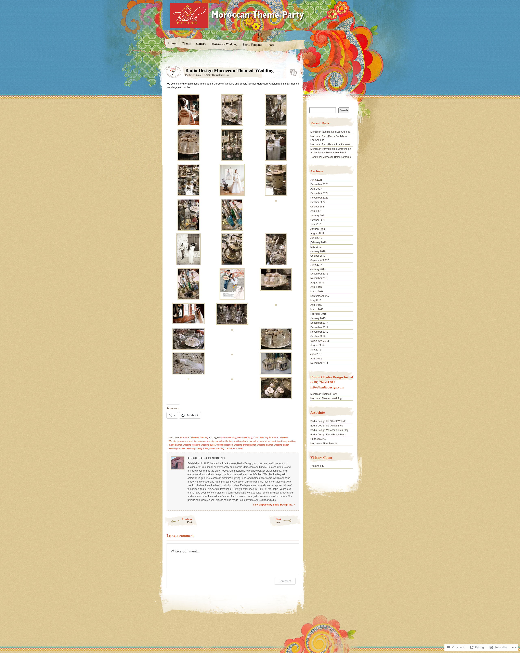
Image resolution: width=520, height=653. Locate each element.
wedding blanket (224, 441)
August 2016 (317, 282)
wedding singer (281, 444)
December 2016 (319, 273)
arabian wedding (228, 437)
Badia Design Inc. (221, 74)
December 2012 (319, 327)
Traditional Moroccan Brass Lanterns (330, 156)
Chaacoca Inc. (318, 438)
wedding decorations (260, 441)
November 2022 (319, 197)
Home (172, 43)
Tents (270, 44)
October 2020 (317, 219)
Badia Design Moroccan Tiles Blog (329, 430)
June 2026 (316, 179)
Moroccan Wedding (224, 43)
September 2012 (319, 340)
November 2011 (319, 362)
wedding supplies (177, 448)
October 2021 (317, 206)
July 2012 (315, 349)
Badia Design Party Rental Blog (327, 434)
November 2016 (319, 278)
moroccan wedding (187, 441)
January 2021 (318, 215)
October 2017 (317, 255)
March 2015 (317, 309)
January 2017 (318, 269)
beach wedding (244, 437)
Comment (284, 581)
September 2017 (319, 260)
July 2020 (315, 224)
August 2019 (317, 233)
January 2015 (318, 318)
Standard (292, 71)
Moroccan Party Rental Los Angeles (330, 144)
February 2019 (318, 242)
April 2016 (316, 287)
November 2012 (319, 331)
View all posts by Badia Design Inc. (274, 504)
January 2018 (318, 251)
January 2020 (318, 228)
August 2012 (317, 345)
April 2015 (316, 304)
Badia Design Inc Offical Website (328, 421)
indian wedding (261, 437)
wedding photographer (245, 444)
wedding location (225, 444)
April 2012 (316, 358)
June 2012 (316, 354)
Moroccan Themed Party (323, 393)
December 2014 (319, 322)
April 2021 (316, 211)
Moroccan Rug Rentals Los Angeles (330, 131)
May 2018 (315, 246)
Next (278, 520)
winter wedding (216, 448)
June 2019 (316, 237)
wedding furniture (191, 444)
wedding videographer (197, 448)
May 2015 (315, 300)
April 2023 (316, 188)
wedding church (241, 441)
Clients (186, 43)
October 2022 (317, 202)
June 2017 (316, 264)
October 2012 (317, 336)
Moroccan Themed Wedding (194, 437)
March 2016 (317, 291)
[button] (188, 110)
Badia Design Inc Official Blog (326, 425)
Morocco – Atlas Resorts (323, 443)
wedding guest (208, 444)
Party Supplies (252, 44)
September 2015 (319, 295)
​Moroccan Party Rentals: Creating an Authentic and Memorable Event (330, 150)
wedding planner (265, 444)
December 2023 (319, 184)
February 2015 (318, 313)
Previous (187, 520)
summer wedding (206, 441)
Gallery (201, 43)
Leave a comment (235, 448)
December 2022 (319, 193)
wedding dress (279, 441)
